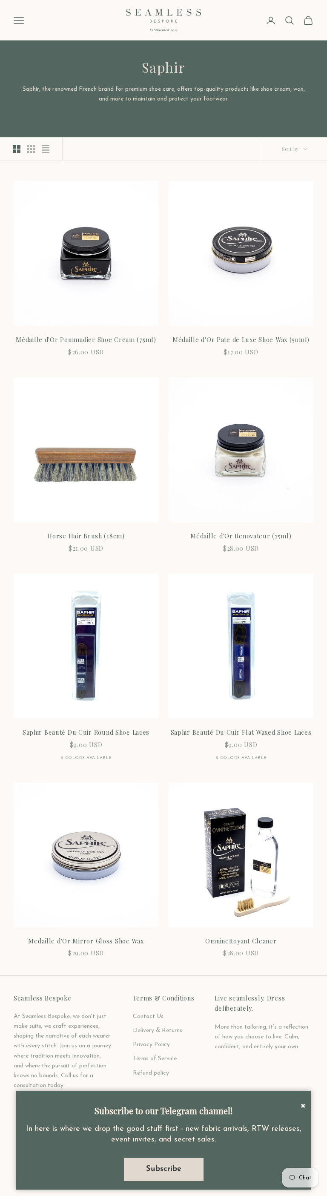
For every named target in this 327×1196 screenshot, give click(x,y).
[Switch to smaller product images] (31, 149)
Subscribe (163, 1169)
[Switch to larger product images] (16, 149)
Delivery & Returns (157, 1030)
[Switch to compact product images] (45, 149)
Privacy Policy (151, 1044)
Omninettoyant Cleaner (240, 941)
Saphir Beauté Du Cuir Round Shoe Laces (86, 732)
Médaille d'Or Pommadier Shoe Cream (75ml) (86, 339)
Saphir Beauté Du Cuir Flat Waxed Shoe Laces (241, 732)
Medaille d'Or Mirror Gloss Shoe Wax (85, 941)
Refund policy (151, 1073)
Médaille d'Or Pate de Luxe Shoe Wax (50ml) (241, 339)
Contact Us (148, 1016)
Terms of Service (155, 1058)
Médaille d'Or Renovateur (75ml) (240, 536)
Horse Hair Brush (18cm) (86, 536)
